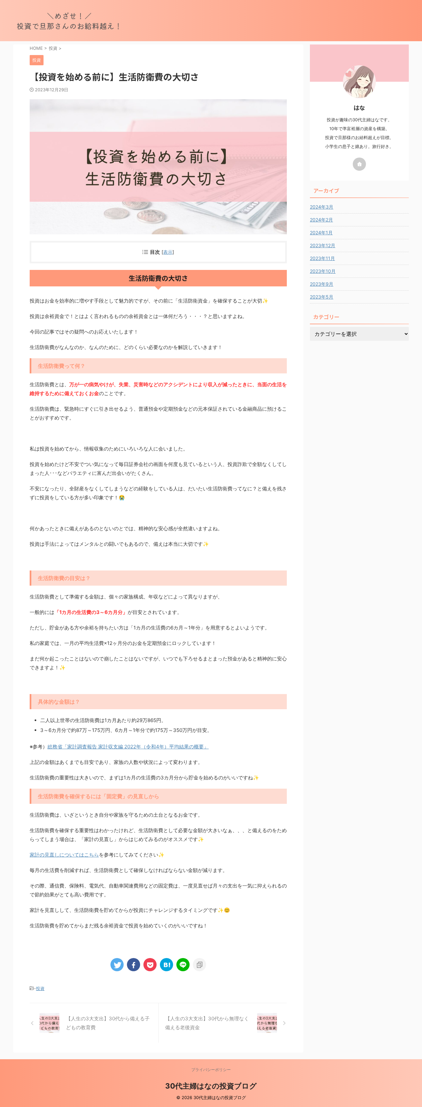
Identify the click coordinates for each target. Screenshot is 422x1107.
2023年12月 (322, 245)
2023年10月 (323, 271)
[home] (359, 164)
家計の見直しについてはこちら (64, 855)
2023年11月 (322, 258)
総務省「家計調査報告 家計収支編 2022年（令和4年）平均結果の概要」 (128, 746)
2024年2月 (321, 219)
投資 (40, 988)
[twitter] (117, 964)
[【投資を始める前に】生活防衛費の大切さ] (166, 964)
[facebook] (133, 964)
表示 (167, 252)
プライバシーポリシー (211, 1069)
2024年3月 (321, 207)
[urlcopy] (199, 964)
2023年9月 (321, 284)
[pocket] (150, 964)
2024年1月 (321, 232)
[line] (183, 964)
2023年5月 (321, 297)
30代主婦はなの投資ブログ (211, 1086)
